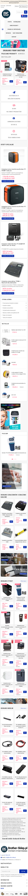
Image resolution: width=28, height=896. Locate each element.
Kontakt (9, 5)
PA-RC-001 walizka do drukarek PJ (7, 803)
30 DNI (14, 108)
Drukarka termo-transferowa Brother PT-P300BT (7, 685)
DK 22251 (14, 362)
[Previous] (2, 43)
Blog (2, 888)
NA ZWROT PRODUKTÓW (14, 111)
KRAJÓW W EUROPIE (14, 98)
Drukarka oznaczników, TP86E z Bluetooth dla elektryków (11, 282)
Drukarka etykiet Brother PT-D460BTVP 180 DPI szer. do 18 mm (13, 244)
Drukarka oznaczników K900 (7, 541)
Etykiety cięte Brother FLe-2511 (19, 329)
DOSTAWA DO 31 (14, 95)
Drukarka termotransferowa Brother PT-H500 (7, 627)
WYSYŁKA (14, 134)
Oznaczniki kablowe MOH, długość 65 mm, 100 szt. (21, 541)
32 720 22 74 (7, 855)
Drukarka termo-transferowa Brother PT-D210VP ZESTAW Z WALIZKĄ (20, 656)
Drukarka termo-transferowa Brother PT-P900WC (20, 685)
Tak (24, 871)
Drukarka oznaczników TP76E (21, 514)
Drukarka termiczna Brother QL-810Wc (7, 75)
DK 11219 (14, 394)
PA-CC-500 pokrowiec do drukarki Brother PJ (21, 778)
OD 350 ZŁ (14, 124)
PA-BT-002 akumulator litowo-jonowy (7, 725)
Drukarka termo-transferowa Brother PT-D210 (7, 655)
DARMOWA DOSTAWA (14, 121)
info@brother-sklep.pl (11, 857)
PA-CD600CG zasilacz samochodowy (7, 752)
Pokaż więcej (24, 581)
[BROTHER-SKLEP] (6, 13)
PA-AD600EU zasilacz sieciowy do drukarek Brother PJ (21, 726)
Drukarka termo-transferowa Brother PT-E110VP (20, 76)
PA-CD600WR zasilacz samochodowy (21, 752)
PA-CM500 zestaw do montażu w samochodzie (7, 778)
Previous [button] (1, 72)
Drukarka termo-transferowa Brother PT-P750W (7, 599)
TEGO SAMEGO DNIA (14, 137)
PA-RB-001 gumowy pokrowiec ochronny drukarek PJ (20, 804)
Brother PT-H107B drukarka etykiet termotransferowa (14, 452)
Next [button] (27, 72)
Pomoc (2, 7)
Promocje (3, 5)
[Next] (25, 43)
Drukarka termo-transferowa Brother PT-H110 (20, 627)
